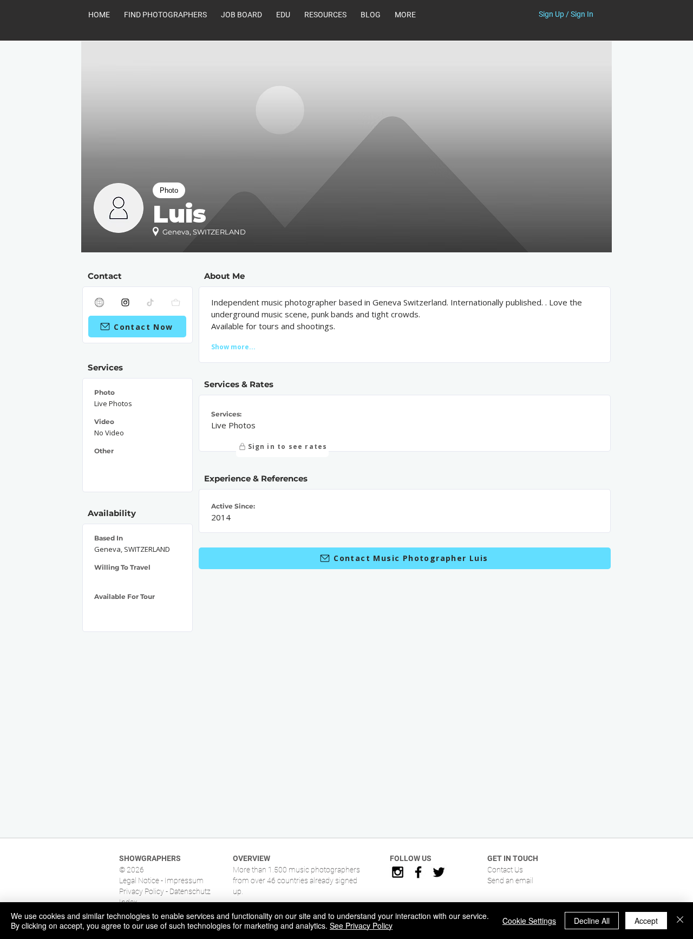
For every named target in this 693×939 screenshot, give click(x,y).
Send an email (510, 880)
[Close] (680, 920)
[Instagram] (125, 302)
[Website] (99, 302)
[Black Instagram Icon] (398, 872)
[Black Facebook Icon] (418, 872)
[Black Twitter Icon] (439, 872)
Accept (646, 920)
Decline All (592, 920)
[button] (325, 14)
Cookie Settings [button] (529, 920)
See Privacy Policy (361, 925)
